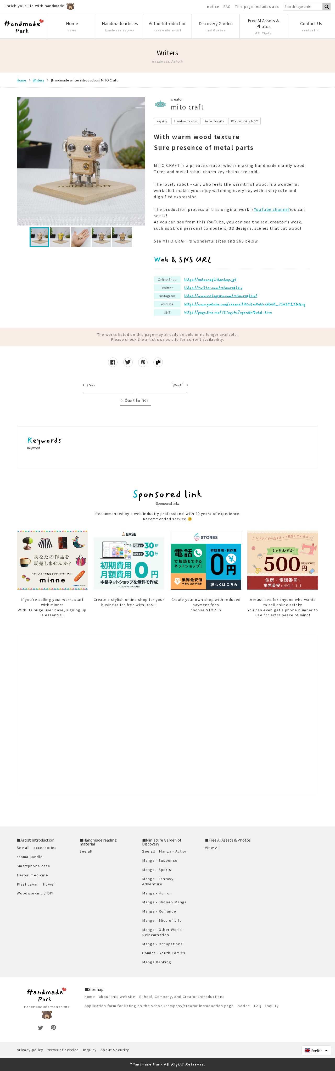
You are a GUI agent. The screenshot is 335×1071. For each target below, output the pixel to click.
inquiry (272, 1005)
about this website (117, 996)
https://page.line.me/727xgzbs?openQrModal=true (228, 312)
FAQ (227, 6)
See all (23, 847)
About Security (114, 1049)
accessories (45, 847)
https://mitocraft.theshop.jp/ (210, 279)
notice (213, 6)
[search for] (326, 6)
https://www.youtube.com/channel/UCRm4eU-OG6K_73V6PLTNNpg (244, 304)
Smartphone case (33, 865)
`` (177, 385)
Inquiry (90, 1049)
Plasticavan (28, 884)
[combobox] (303, 6)
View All (212, 847)
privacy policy (30, 1049)
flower (49, 884)
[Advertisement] (167, 714)
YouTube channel (271, 209)
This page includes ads (257, 6)
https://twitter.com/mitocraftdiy (213, 287)
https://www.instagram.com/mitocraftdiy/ (220, 296)
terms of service (63, 1049)
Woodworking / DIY (35, 893)
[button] (316, 1050)
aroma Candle (30, 856)
